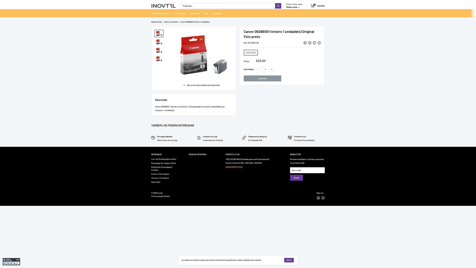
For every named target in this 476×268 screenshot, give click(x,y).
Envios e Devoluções (160, 174)
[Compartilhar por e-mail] (319, 43)
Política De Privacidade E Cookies (162, 168)
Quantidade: (249, 69)
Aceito (289, 260)
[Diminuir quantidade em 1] (258, 69)
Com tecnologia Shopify (160, 196)
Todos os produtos (171, 22)
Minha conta (292, 7)
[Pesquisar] (278, 6)
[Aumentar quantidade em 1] (271, 69)
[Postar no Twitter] (314, 43)
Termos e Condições (160, 178)
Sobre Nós (155, 182)
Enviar (296, 177)
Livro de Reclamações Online (163, 159)
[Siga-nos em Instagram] (323, 198)
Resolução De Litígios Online (163, 163)
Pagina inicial (156, 22)
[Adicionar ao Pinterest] (310, 43)
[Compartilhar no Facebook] (305, 43)
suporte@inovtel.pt (234, 166)
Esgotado (262, 78)
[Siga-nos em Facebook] (318, 198)
